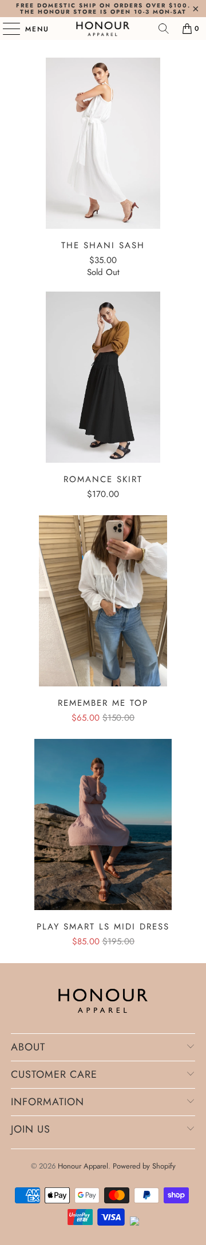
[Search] (164, 28)
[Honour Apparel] (103, 28)
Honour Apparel (83, 1166)
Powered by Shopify (144, 1166)
